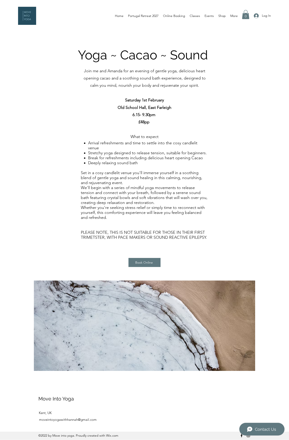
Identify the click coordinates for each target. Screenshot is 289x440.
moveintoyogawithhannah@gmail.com (68, 419)
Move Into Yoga (56, 399)
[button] (245, 14)
